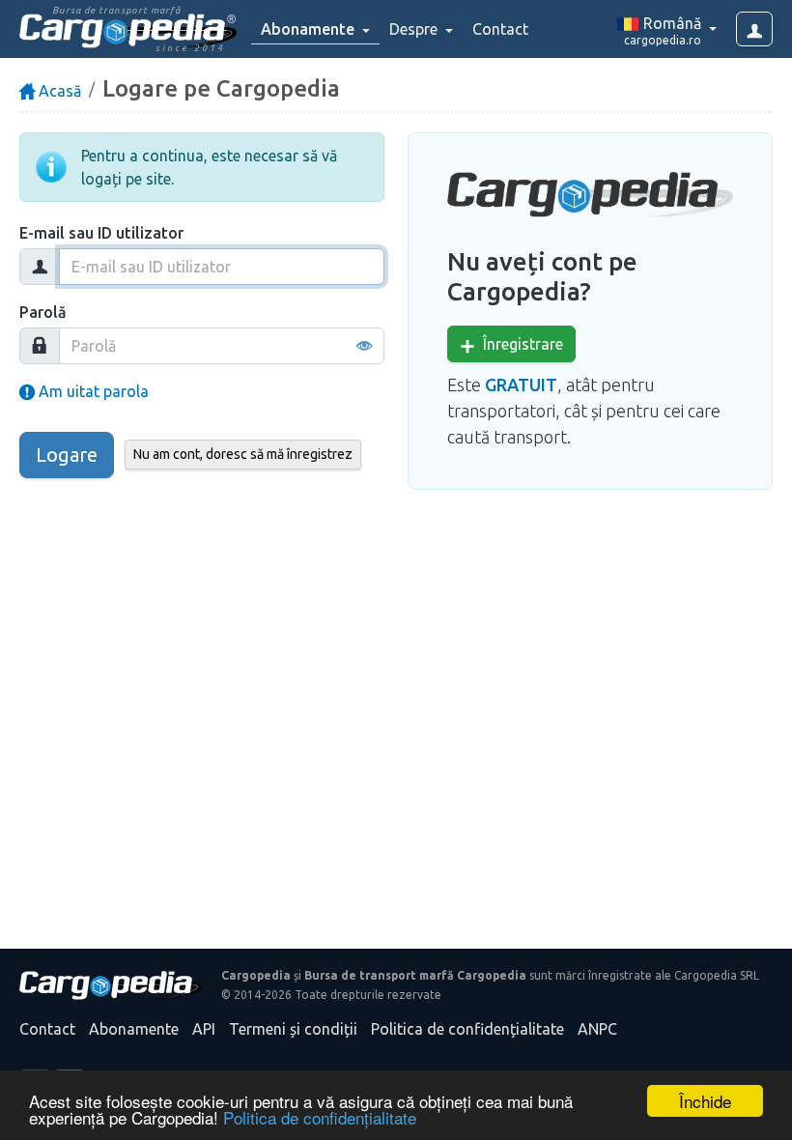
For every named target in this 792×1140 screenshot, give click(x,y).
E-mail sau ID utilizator (101, 233)
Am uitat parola (92, 391)
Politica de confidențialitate (319, 1117)
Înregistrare (519, 344)
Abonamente (134, 1029)
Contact (500, 29)
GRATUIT (521, 384)
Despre (415, 29)
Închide (705, 1101)
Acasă (58, 91)
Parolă (43, 312)
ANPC (597, 1029)
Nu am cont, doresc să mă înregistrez (243, 454)
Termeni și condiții (293, 1029)
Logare (67, 454)
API (203, 1029)
